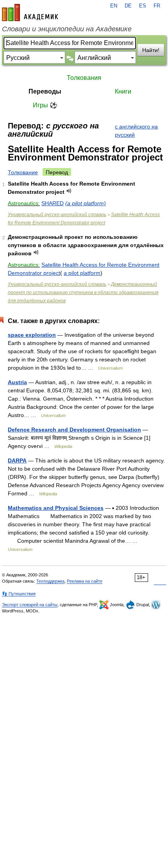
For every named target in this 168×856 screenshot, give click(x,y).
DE (128, 6)
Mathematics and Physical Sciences (56, 508)
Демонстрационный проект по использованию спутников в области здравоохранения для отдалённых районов (83, 292)
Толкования (84, 77)
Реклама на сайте (84, 581)
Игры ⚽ (45, 105)
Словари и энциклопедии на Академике (67, 29)
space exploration (32, 335)
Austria (17, 382)
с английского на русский (136, 130)
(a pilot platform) (85, 203)
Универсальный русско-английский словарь (57, 214)
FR (157, 6)
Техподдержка (50, 581)
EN (113, 6)
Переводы (45, 91)
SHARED (52, 203)
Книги (123, 91)
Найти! (150, 50)
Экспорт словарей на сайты (29, 604)
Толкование (23, 172)
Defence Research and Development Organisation (74, 429)
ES (142, 6)
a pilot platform (82, 273)
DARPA (17, 460)
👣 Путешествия (19, 593)
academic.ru (30, 12)
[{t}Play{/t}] (69, 191)
